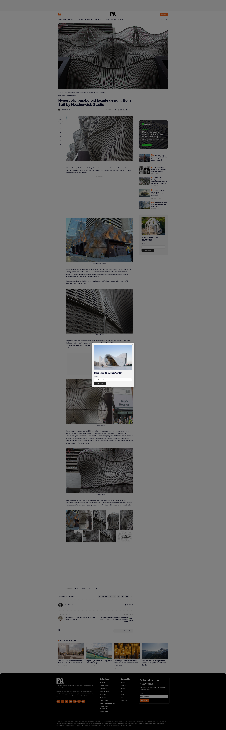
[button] (133, 344)
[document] (113, 365)
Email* (96, 377)
